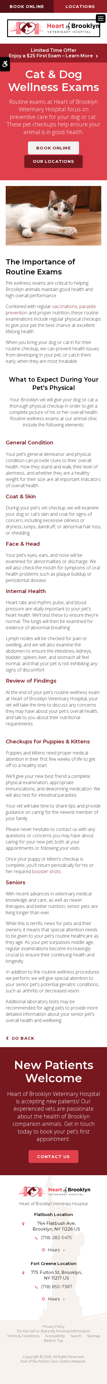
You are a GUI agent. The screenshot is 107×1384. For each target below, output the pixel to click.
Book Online (53, 148)
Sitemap (93, 1336)
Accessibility (55, 1336)
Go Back (23, 1038)
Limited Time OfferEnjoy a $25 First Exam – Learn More (51, 53)
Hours (54, 1250)
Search (75, 1336)
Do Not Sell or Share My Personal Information (53, 1331)
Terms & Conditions (23, 1336)
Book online (27, 6)
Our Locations (53, 161)
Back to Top (53, 1340)
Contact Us (53, 1156)
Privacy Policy (53, 1326)
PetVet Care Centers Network (62, 1361)
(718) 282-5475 (56, 1237)
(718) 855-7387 (56, 1286)
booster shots (46, 871)
